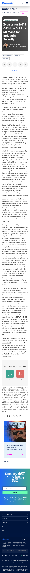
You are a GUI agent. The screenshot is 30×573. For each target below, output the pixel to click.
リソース (4, 526)
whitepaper (22, 349)
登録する (15, 492)
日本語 (23, 539)
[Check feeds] (25, 64)
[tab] (22, 3)
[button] (10, 375)
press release (14, 99)
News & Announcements (10, 20)
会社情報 (4, 518)
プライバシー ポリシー (11, 499)
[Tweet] (15, 64)
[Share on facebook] (9, 64)
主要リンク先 (5, 522)
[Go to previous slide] (25, 462)
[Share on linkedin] (20, 64)
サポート (4, 531)
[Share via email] (4, 64)
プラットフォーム (7, 514)
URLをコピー (15, 70)
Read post (9, 454)
